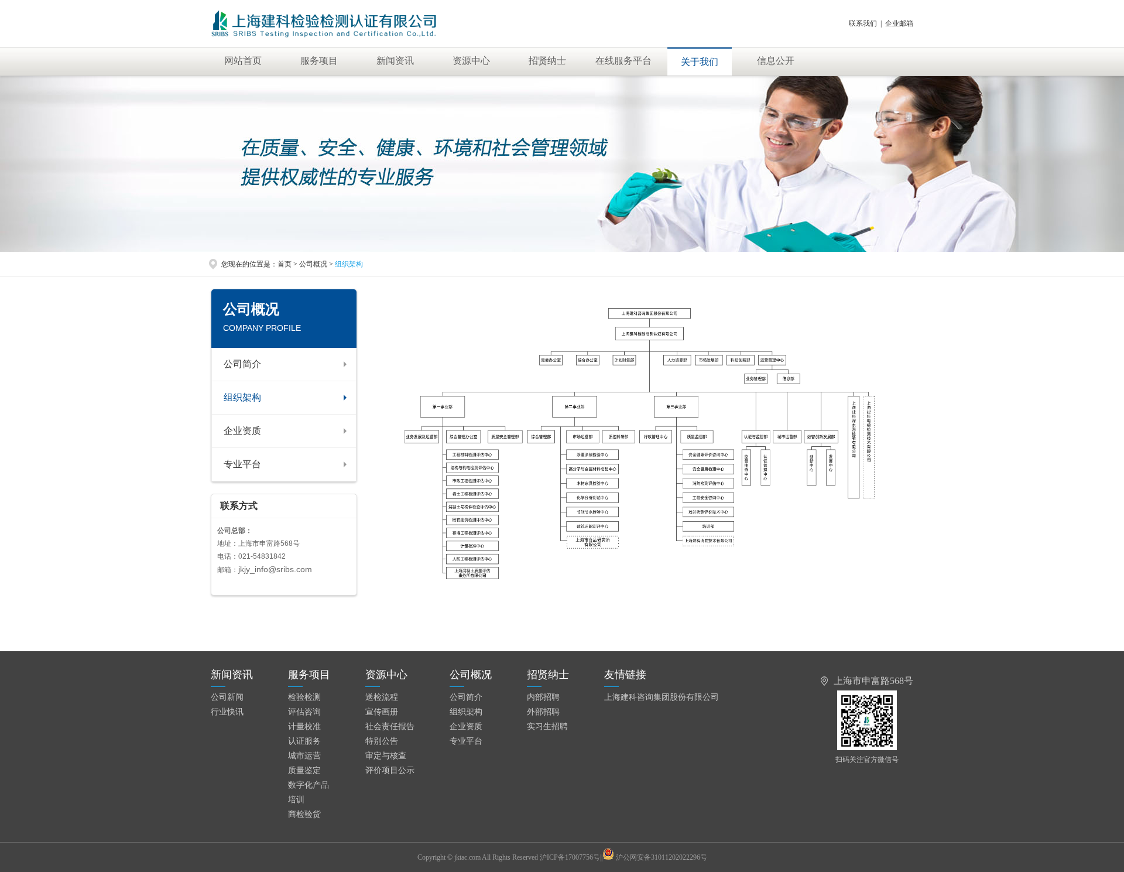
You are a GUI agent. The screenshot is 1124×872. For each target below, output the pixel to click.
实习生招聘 (547, 726)
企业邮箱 (899, 23)
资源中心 (471, 61)
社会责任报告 (389, 726)
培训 (296, 799)
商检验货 (304, 814)
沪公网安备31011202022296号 (661, 857)
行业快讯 (227, 711)
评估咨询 (304, 711)
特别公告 (381, 741)
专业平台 (242, 464)
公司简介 (242, 364)
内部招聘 (543, 697)
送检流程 (381, 697)
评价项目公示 (389, 770)
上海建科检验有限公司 (337, 23)
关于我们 (699, 62)
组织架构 (242, 397)
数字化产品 (308, 785)
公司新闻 (227, 697)
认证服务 (304, 741)
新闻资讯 (395, 61)
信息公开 (775, 61)
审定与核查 (385, 755)
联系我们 (863, 23)
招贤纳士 (547, 61)
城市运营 (304, 755)
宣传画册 (381, 711)
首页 (284, 264)
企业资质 (242, 431)
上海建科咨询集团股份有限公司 (661, 697)
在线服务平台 (623, 61)
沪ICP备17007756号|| (571, 857)
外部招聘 (543, 711)
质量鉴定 (304, 770)
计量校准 (304, 726)
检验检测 (304, 697)
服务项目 (319, 61)
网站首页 (243, 61)
